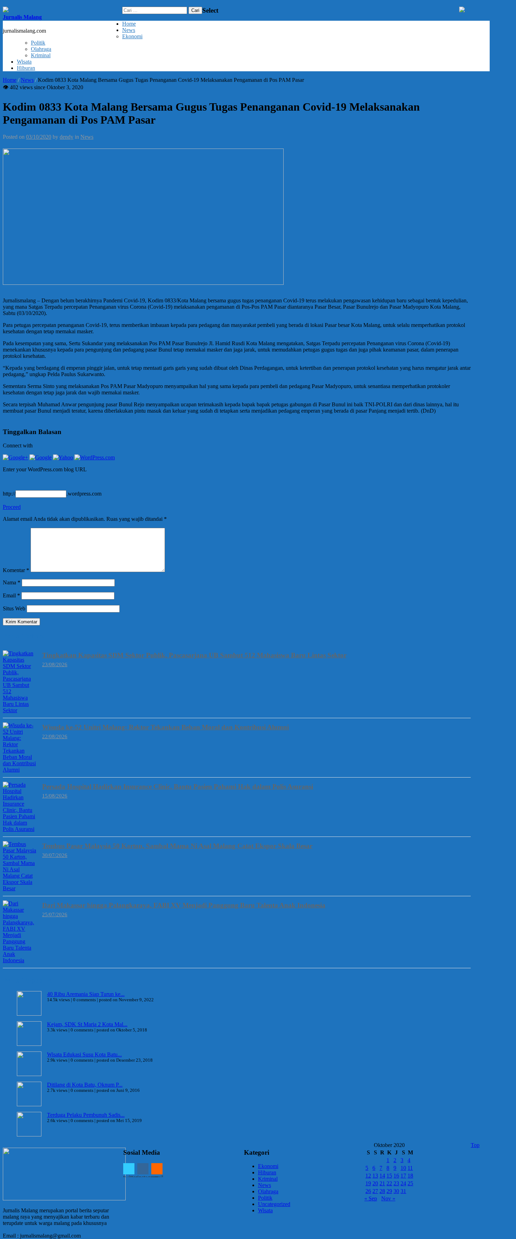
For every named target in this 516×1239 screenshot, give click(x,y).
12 (368, 1176)
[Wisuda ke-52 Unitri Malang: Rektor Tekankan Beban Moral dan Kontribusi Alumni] (20, 747)
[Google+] (15, 457)
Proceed (12, 507)
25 (410, 1183)
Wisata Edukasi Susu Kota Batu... (84, 1054)
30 (396, 1191)
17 (403, 1176)
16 (396, 1176)
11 (410, 1168)
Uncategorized (274, 1204)
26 (368, 1191)
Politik (38, 43)
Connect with (18, 445)
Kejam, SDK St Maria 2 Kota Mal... (87, 1024)
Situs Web (14, 608)
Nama (11, 582)
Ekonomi (132, 36)
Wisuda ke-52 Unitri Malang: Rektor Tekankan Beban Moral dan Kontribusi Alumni (165, 727)
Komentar (16, 570)
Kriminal (41, 55)
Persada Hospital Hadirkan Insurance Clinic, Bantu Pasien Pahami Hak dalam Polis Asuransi (177, 786)
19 (368, 1183)
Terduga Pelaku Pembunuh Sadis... (86, 1115)
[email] (157, 1168)
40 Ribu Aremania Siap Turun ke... (86, 994)
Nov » (388, 1198)
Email (11, 595)
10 (403, 1168)
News (128, 30)
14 (382, 1176)
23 (396, 1183)
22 (389, 1183)
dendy (66, 137)
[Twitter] (128, 1168)
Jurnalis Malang (22, 17)
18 (410, 1176)
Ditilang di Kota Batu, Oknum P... (85, 1085)
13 (375, 1176)
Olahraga (41, 49)
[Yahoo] (63, 457)
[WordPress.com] (94, 457)
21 (382, 1183)
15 (389, 1176)
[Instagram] (142, 1168)
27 (375, 1191)
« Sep (370, 1198)
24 (403, 1183)
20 (375, 1183)
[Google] (40, 457)
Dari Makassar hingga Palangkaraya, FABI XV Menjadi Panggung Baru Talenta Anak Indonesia (183, 905)
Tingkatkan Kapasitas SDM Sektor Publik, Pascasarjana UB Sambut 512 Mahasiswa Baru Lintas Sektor (194, 655)
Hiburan (26, 68)
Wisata (24, 62)
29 (389, 1191)
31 (403, 1191)
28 (382, 1191)
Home (129, 24)
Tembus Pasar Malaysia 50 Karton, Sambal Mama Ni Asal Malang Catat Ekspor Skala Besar (177, 846)
